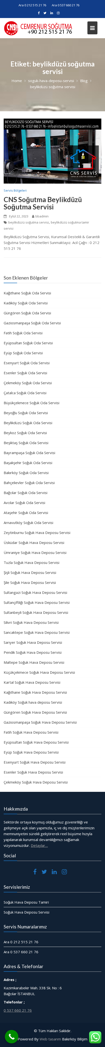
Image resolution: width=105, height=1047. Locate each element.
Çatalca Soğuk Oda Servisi (25, 392)
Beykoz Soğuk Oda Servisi (25, 432)
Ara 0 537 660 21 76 (65, 5)
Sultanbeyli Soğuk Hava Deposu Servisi (36, 612)
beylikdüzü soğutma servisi (28, 222)
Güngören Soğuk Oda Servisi (27, 312)
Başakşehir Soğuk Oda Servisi (28, 462)
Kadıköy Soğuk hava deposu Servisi (33, 702)
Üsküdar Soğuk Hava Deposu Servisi (34, 542)
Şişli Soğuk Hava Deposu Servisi (30, 572)
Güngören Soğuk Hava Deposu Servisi (35, 712)
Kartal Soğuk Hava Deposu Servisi (32, 682)
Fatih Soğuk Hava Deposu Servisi (31, 732)
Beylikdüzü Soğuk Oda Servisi (28, 422)
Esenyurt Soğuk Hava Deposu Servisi (34, 762)
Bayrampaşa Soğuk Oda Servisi (29, 452)
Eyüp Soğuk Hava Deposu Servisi (31, 752)
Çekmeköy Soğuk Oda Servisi (28, 382)
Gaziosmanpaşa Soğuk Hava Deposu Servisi (40, 722)
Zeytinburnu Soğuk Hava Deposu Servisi (37, 532)
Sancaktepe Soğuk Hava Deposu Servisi (37, 632)
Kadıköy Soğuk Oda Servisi (26, 302)
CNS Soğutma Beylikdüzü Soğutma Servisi (43, 203)
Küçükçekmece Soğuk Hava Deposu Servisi (39, 672)
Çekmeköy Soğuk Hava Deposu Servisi (36, 782)
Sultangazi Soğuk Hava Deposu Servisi (35, 592)
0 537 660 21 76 (18, 1010)
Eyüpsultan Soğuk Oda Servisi (28, 342)
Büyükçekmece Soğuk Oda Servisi (31, 402)
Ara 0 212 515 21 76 (32, 5)
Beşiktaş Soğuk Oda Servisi (26, 442)
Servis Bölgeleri (15, 190)
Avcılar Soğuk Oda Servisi (24, 502)
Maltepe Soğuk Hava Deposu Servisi (34, 662)
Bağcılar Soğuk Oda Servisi (25, 492)
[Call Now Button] (11, 1036)
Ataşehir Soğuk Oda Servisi (26, 512)
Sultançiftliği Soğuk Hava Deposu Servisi (37, 602)
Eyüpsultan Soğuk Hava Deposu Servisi (36, 742)
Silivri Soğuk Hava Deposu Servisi (31, 622)
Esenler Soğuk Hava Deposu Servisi (33, 772)
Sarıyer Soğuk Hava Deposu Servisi (33, 642)
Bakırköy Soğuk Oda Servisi (26, 472)
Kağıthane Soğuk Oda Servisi (27, 292)
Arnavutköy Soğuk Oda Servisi (28, 522)
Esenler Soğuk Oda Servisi (25, 372)
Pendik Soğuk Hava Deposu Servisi (33, 652)
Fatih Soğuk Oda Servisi (23, 332)
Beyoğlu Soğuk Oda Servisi (26, 412)
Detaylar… (39, 845)
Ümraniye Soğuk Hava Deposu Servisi (35, 552)
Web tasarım (50, 1039)
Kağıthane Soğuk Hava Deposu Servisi (35, 692)
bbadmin (42, 216)
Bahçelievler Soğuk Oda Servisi (29, 482)
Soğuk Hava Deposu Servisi (26, 912)
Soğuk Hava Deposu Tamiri (26, 902)
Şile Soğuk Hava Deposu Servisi (30, 582)
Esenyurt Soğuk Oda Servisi (27, 362)
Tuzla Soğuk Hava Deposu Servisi (31, 562)
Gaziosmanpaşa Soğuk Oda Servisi (32, 322)
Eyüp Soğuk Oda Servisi (23, 352)
